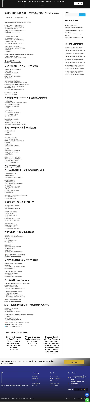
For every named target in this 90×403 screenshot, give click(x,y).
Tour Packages (46, 1)
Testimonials (60, 1)
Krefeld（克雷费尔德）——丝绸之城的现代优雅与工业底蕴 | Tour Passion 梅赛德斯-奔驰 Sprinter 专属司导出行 (74, 67)
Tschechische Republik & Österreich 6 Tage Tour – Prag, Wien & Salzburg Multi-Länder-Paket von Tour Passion (75, 49)
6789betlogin (68, 53)
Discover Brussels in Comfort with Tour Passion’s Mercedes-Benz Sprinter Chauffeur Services (13, 342)
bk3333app (67, 59)
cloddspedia (67, 47)
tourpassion (9, 17)
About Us (24, 1)
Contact (41, 5)
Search (67, 12)
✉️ (87, 395)
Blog (54, 1)
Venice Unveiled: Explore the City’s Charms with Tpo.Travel (32, 340)
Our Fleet (38, 1)
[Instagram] (78, 389)
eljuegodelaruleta (69, 71)
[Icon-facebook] (75, 389)
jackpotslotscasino (69, 65)
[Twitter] (84, 389)
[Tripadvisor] (81, 389)
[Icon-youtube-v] (87, 389)
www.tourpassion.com (16, 326)
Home (19, 1)
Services (31, 1)
